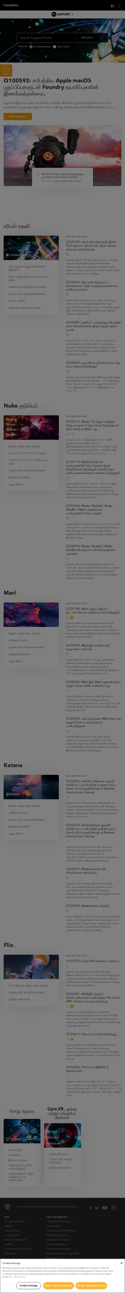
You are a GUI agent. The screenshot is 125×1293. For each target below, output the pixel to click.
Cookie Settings (29, 1285)
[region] (62, 1276)
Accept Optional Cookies (91, 1285)
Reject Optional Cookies (58, 1285)
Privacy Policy (20, 1277)
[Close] (121, 1263)
